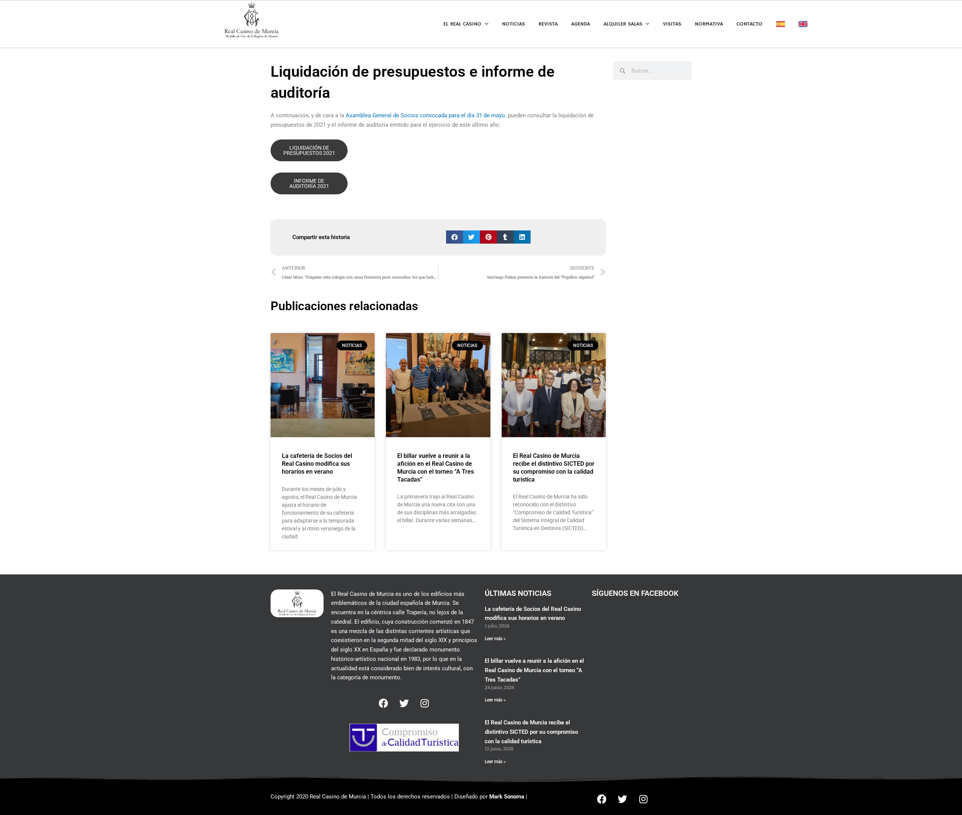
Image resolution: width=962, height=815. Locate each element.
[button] (454, 237)
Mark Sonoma (506, 796)
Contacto (749, 24)
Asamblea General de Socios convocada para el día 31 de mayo (425, 115)
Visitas (672, 24)
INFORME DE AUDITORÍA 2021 (309, 183)
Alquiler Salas (623, 24)
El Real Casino (462, 24)
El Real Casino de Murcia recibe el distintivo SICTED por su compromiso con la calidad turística (553, 467)
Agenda (580, 24)
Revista (548, 24)
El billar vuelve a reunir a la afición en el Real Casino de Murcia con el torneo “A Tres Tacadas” (435, 467)
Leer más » (495, 638)
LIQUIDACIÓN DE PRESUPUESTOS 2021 (309, 150)
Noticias (513, 24)
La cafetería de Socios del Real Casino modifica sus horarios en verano (317, 463)
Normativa (709, 24)
